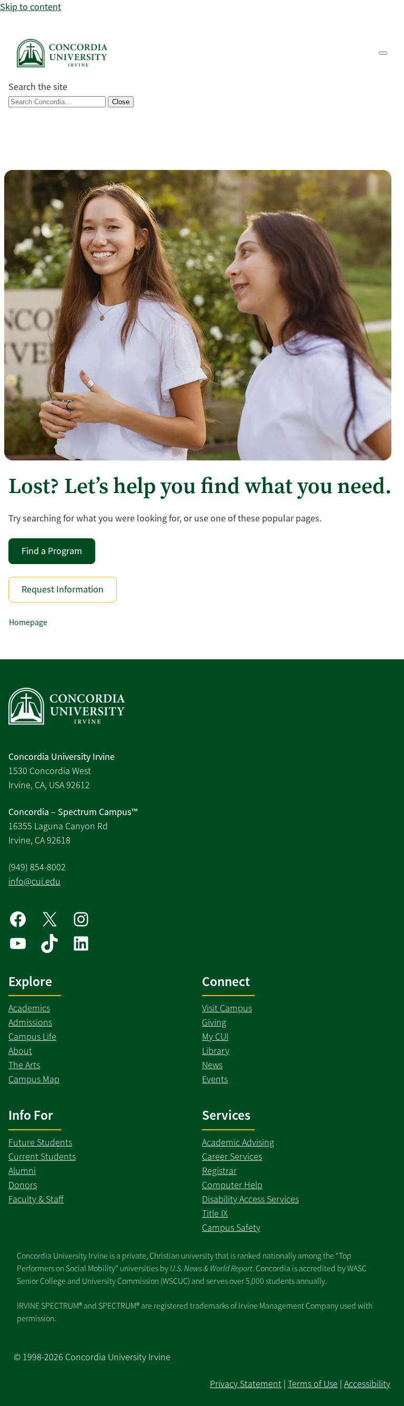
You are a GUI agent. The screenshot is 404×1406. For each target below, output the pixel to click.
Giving (214, 1022)
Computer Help (232, 1185)
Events (215, 1079)
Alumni (22, 1171)
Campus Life (32, 1036)
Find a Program (52, 551)
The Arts (24, 1065)
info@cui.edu (34, 881)
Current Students (42, 1156)
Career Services (232, 1156)
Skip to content (30, 7)
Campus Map (33, 1079)
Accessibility (367, 1384)
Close (120, 102)
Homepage (28, 622)
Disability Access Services (250, 1199)
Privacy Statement (245, 1384)
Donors (22, 1185)
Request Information (63, 589)
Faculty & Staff (36, 1199)
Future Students (40, 1142)
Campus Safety (231, 1227)
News (212, 1065)
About (20, 1051)
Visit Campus (227, 1008)
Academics (29, 1008)
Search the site (37, 87)
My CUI (215, 1036)
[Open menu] (383, 53)
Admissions (30, 1022)
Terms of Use (313, 1384)
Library (215, 1051)
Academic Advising (238, 1142)
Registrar (219, 1171)
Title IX (215, 1213)
